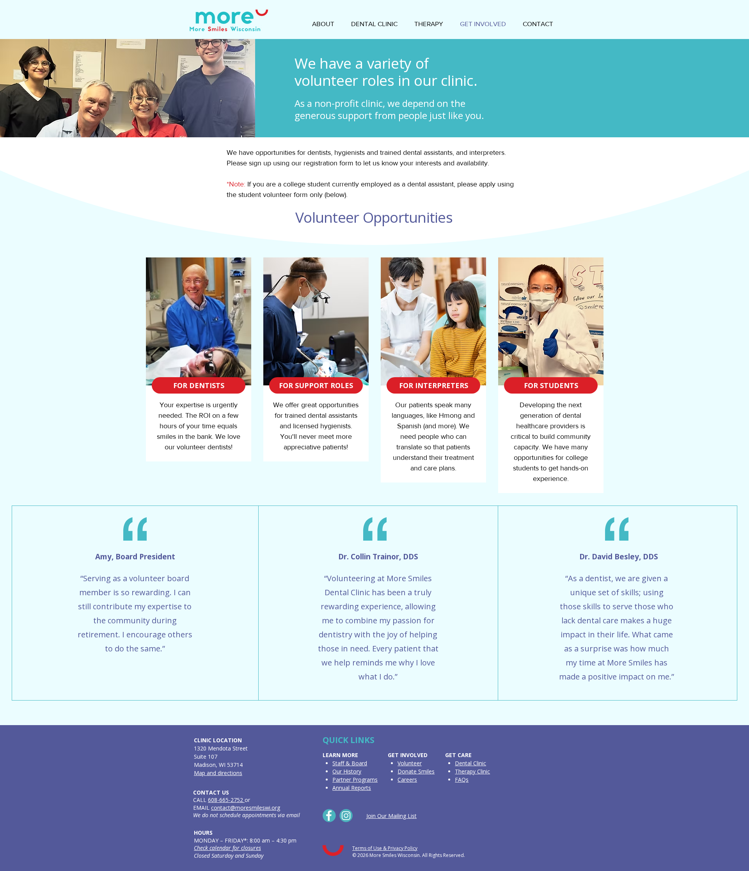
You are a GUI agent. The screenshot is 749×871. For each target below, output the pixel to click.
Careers (407, 779)
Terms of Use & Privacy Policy (384, 848)
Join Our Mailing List (391, 816)
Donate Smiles (416, 771)
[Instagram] (346, 815)
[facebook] (329, 815)
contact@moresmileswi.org (245, 807)
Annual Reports (351, 787)
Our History (346, 771)
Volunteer (410, 763)
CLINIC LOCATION (218, 740)
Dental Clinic (470, 763)
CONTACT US (211, 792)
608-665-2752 (226, 800)
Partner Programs (355, 779)
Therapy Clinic (472, 771)
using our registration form (313, 163)
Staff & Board (349, 763)
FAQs (462, 779)
